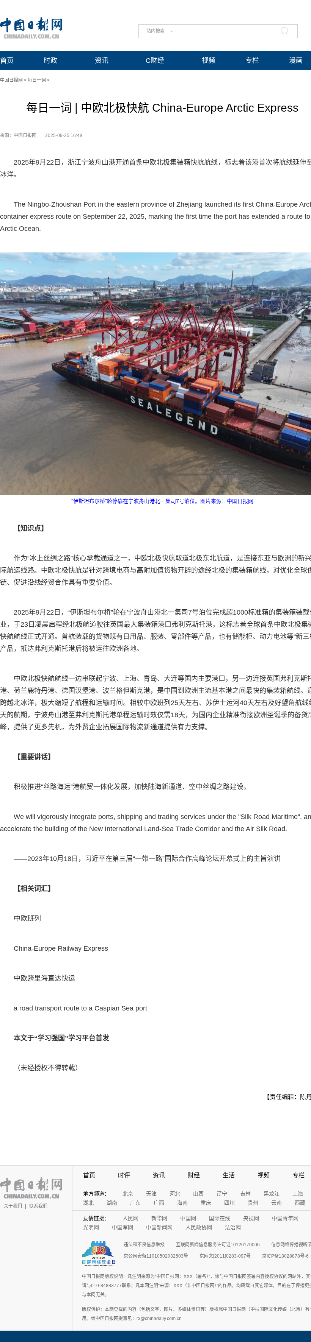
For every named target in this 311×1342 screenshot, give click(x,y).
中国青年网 (285, 1218)
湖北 (88, 1203)
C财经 (155, 60)
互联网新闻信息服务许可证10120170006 (218, 1244)
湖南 (112, 1203)
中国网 (188, 1218)
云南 (276, 1203)
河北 (175, 1194)
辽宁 (222, 1194)
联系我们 (38, 1206)
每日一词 (37, 80)
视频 (208, 60)
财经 (194, 1175)
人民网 (130, 1218)
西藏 (300, 1203)
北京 (128, 1194)
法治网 (233, 1227)
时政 (50, 60)
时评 (124, 1175)
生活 (229, 1175)
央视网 (251, 1218)
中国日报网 (11, 80)
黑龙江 (272, 1194)
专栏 (252, 60)
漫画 (296, 60)
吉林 (245, 1194)
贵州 (253, 1203)
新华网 (159, 1218)
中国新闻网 (159, 1227)
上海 (297, 1194)
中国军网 (122, 1227)
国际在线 (219, 1218)
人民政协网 (198, 1227)
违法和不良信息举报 (144, 1244)
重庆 (206, 1203)
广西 (159, 1203)
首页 (7, 60)
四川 (229, 1203)
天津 (151, 1194)
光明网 (91, 1227)
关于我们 (13, 1206)
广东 (135, 1203)
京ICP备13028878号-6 (285, 1256)
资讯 (101, 60)
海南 (182, 1203)
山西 (198, 1194)
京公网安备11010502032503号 (156, 1256)
